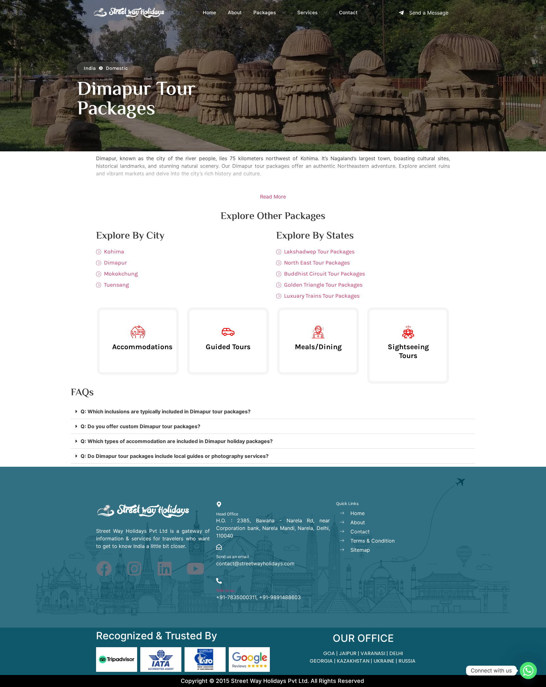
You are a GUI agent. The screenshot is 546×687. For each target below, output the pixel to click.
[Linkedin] (165, 568)
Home (209, 12)
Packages (264, 12)
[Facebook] (104, 568)
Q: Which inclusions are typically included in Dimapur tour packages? (166, 411)
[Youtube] (195, 568)
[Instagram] (134, 568)
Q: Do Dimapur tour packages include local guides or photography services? (175, 456)
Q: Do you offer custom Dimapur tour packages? (140, 426)
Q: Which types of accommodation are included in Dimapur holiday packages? (177, 441)
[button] (273, 411)
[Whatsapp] (528, 670)
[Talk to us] (219, 581)
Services (307, 12)
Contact (348, 12)
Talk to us (225, 590)
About (235, 12)
